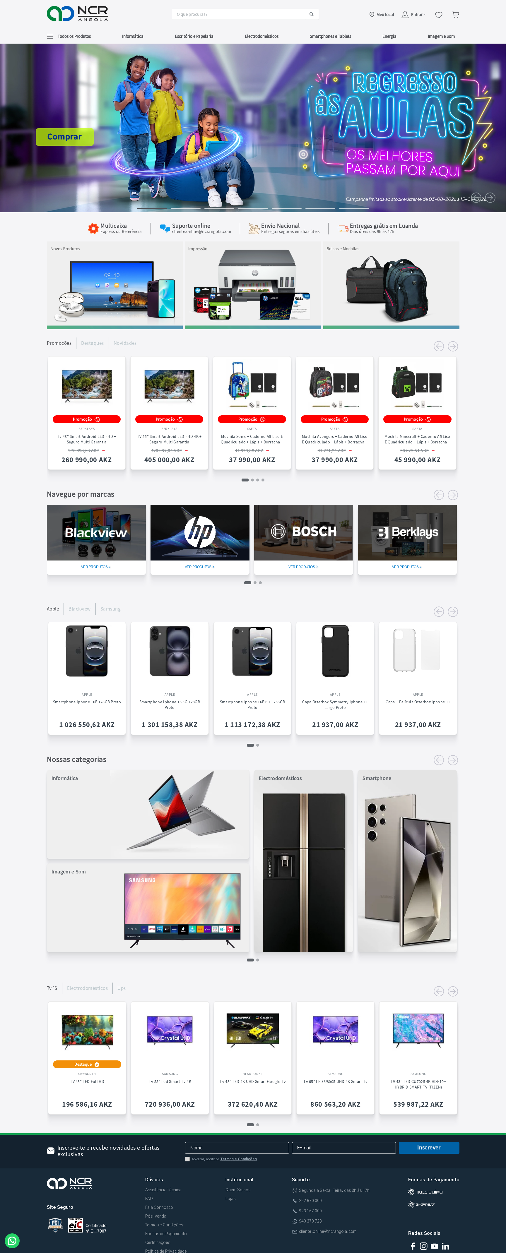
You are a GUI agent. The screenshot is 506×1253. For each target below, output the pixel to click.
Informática (132, 36)
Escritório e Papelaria (194, 36)
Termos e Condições (238, 1159)
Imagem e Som (441, 36)
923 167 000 (310, 1211)
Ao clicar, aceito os (224, 1159)
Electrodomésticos (261, 36)
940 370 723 (310, 1221)
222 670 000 (310, 1201)
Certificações (157, 1243)
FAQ (149, 1199)
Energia (389, 36)
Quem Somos (237, 1190)
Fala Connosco (159, 1208)
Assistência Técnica (163, 1190)
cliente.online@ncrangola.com (327, 1232)
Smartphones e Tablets (330, 36)
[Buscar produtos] (311, 14)
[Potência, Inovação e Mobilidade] (115, 327)
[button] (69, 36)
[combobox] (245, 14)
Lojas (230, 1199)
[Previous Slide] (476, 197)
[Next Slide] (490, 197)
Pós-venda (155, 1216)
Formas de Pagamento (166, 1234)
